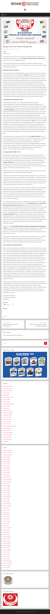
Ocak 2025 (5, 492)
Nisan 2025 (5, 485)
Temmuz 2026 (6, 452)
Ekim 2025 (5, 472)
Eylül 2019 (5, 558)
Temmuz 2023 (6, 527)
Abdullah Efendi (7, 386)
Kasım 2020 (5, 545)
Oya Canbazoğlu (7, 432)
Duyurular (5, 399)
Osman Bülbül (6, 430)
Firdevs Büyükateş (7, 404)
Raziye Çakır (6, 437)
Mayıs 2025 (5, 483)
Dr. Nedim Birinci (7, 397)
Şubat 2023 (5, 532)
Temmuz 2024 (6, 505)
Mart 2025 (5, 488)
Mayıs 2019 (5, 567)
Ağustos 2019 (6, 560)
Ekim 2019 (5, 556)
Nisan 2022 (5, 538)
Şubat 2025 (5, 490)
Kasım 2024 (5, 496)
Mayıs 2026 (5, 457)
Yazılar (6, 316)
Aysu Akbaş (5, 392)
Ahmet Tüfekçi (6, 388)
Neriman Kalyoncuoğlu (8, 426)
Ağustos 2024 (6, 503)
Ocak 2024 (5, 516)
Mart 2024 (5, 512)
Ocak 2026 (5, 466)
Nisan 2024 (5, 510)
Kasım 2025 (5, 470)
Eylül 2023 (5, 525)
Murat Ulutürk (6, 419)
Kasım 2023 (5, 521)
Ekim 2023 (5, 523)
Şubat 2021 (5, 543)
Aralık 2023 (5, 519)
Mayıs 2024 (5, 508)
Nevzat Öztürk (6, 428)
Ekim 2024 (5, 499)
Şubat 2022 (5, 541)
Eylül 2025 (5, 474)
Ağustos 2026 (6, 450)
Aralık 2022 (5, 534)
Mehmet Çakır (6, 417)
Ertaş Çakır (5, 401)
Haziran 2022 (6, 536)
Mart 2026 (5, 461)
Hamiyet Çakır (6, 410)
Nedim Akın (5, 423)
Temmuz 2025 (6, 479)
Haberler (5, 408)
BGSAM (5, 395)
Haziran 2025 (6, 481)
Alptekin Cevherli (7, 390)
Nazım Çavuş (6, 421)
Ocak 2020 (5, 554)
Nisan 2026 (5, 459)
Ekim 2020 (5, 547)
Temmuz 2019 (6, 563)
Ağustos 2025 (6, 477)
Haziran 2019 (6, 565)
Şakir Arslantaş (6, 439)
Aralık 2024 (5, 494)
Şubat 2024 (5, 514)
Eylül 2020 (5, 549)
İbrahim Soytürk (6, 412)
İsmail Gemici (6, 415)
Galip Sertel (5, 406)
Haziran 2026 (6, 455)
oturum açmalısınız (18, 335)
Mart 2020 (5, 552)
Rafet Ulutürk (6, 434)
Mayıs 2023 (5, 530)
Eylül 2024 (5, 501)
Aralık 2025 (5, 468)
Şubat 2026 (5, 463)
